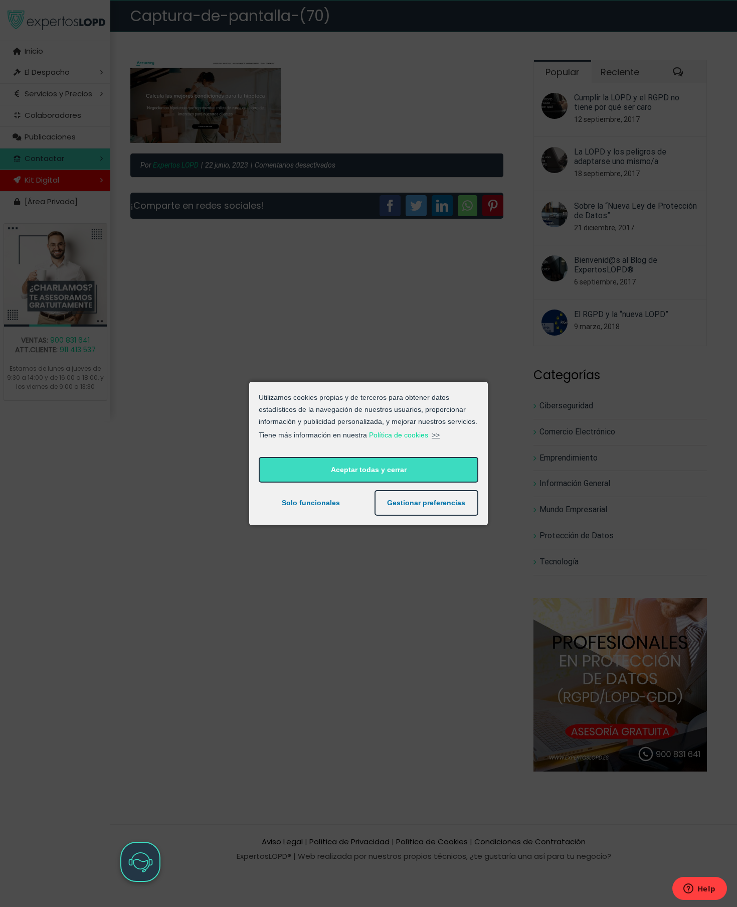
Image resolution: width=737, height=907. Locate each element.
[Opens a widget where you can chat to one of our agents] (699, 889)
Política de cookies (398, 435)
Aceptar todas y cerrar (369, 470)
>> (436, 435)
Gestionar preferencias (426, 503)
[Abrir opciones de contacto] (140, 862)
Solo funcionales (311, 503)
